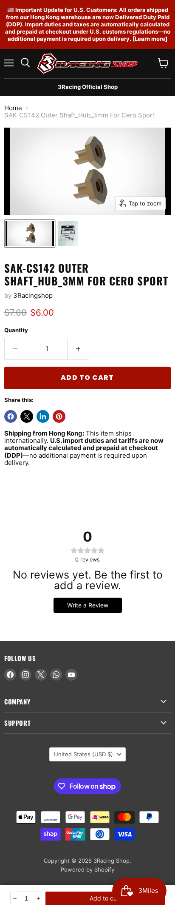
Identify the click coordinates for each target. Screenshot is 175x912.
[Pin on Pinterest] (59, 416)
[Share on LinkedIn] (43, 416)
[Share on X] (26, 416)
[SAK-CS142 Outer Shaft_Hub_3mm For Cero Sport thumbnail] (30, 233)
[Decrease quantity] (14, 898)
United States (83, 754)
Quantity (16, 330)
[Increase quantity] (38, 898)
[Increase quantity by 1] (78, 349)
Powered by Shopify (87, 869)
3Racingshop (33, 295)
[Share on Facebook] (10, 416)
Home (13, 107)
